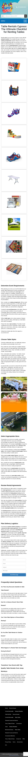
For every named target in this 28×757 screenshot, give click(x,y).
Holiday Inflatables (19, 711)
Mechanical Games (9, 729)
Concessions (19, 723)
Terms (14, 742)
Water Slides (17, 717)
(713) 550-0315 (22, 7)
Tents (6, 726)
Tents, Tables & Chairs (10, 723)
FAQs (24, 738)
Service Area (20, 742)
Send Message (14, 574)
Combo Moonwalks (9, 711)
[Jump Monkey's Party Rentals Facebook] (20, 749)
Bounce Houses (12, 708)
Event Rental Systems (14, 755)
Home (6, 708)
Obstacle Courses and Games (11, 720)
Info (6, 745)
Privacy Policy (8, 742)
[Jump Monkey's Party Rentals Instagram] (24, 749)
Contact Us (18, 738)
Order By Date (8, 714)
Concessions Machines (10, 735)
